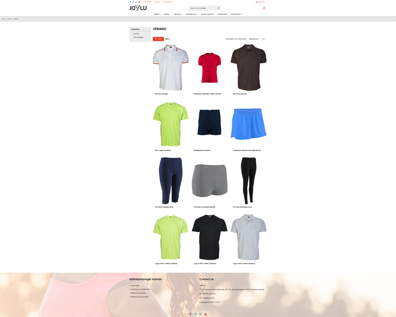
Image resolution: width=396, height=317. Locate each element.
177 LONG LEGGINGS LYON (242, 207)
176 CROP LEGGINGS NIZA (164, 207)
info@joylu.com (208, 298)
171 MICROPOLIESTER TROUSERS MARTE (247, 150)
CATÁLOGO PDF (167, 2)
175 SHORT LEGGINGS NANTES (204, 207)
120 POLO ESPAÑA (161, 94)
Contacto (157, 2)
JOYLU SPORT (147, 2)
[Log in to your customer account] (264, 8)
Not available (138, 37)
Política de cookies (138, 293)
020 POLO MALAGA (240, 94)
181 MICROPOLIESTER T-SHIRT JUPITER (207, 94)
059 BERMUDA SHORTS (202, 150)
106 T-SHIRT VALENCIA (163, 150)
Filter (159, 39)
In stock (136, 34)
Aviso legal (135, 285)
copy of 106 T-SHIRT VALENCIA (166, 264)
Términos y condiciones (140, 289)
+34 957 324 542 (209, 294)
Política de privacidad (139, 297)
